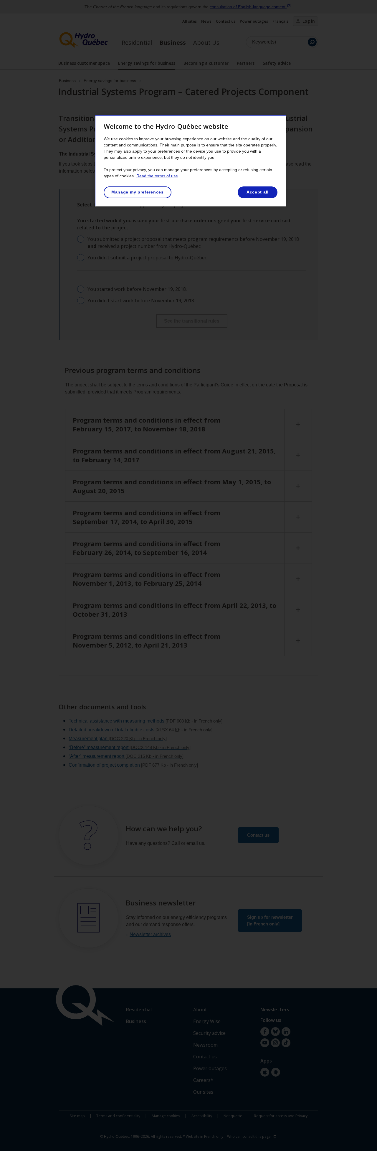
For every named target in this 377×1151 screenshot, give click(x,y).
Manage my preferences (137, 192)
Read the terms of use (157, 176)
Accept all (258, 192)
